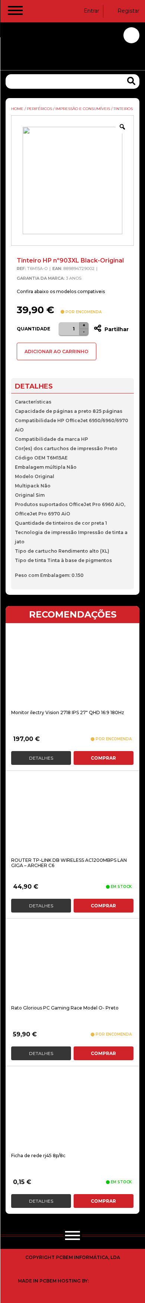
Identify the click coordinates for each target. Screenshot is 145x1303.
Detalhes (41, 758)
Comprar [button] (103, 758)
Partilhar (116, 329)
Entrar (91, 10)
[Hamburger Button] (15, 12)
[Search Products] (131, 81)
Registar (128, 10)
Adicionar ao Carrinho (56, 351)
